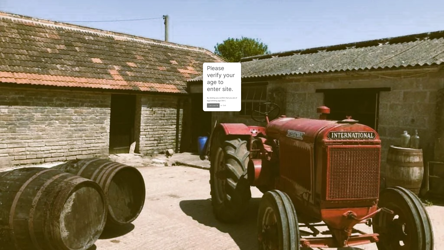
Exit (224, 105)
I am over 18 (213, 106)
